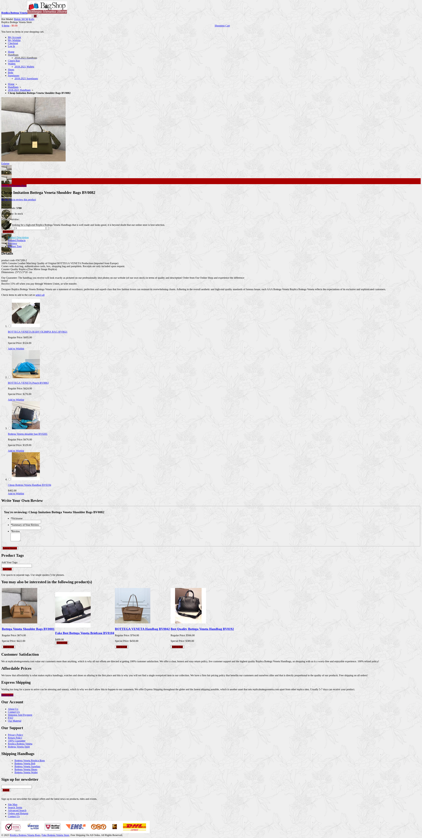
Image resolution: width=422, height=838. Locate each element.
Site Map (12, 804)
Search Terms (15, 807)
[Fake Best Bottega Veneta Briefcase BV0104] (73, 626)
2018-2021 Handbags (19, 90)
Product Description (18, 237)
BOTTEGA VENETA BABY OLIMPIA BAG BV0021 (37, 331)
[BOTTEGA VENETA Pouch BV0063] (26, 377)
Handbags (13, 87)
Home (11, 84)
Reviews (12, 243)
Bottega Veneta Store (19, 746)
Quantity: (6, 228)
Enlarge (5, 163)
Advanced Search (17, 810)
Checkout (13, 43)
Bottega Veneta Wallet (26, 772)
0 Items (5, 25)
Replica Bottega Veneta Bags (25, 835)
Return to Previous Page (14, 185)
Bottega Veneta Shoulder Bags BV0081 (28, 629)
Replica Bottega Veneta (20, 743)
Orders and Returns (18, 813)
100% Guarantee (16, 740)
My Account (14, 37)
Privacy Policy (15, 734)
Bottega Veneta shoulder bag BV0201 (27, 434)
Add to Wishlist (16, 348)
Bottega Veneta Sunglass (27, 766)
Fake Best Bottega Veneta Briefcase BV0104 (84, 633)
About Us (13, 709)
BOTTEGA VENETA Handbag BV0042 (142, 629)
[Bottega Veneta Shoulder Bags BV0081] (19, 622)
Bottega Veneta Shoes (26, 769)
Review (15, 531)
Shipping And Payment (20, 714)
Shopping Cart (222, 25)
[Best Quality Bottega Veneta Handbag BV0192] (188, 622)
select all (40, 294)
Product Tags (15, 246)
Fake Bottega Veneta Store (55, 835)
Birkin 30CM (21, 19)
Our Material (14, 720)
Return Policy (15, 737)
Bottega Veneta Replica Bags (30, 760)
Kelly (31, 19)
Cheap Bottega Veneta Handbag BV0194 (29, 485)
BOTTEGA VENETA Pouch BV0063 (28, 382)
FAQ (10, 717)
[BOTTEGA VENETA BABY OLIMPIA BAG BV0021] (26, 326)
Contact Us (14, 712)
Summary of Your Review (25, 524)
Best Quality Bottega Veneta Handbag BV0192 (202, 629)
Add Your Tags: (9, 562)
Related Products (17, 240)
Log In (11, 46)
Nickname (17, 518)
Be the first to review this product (18, 199)
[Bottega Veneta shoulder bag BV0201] (26, 428)
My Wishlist (14, 40)
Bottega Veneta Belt (25, 763)
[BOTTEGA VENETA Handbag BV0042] (132, 622)
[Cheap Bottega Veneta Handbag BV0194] (26, 479)
